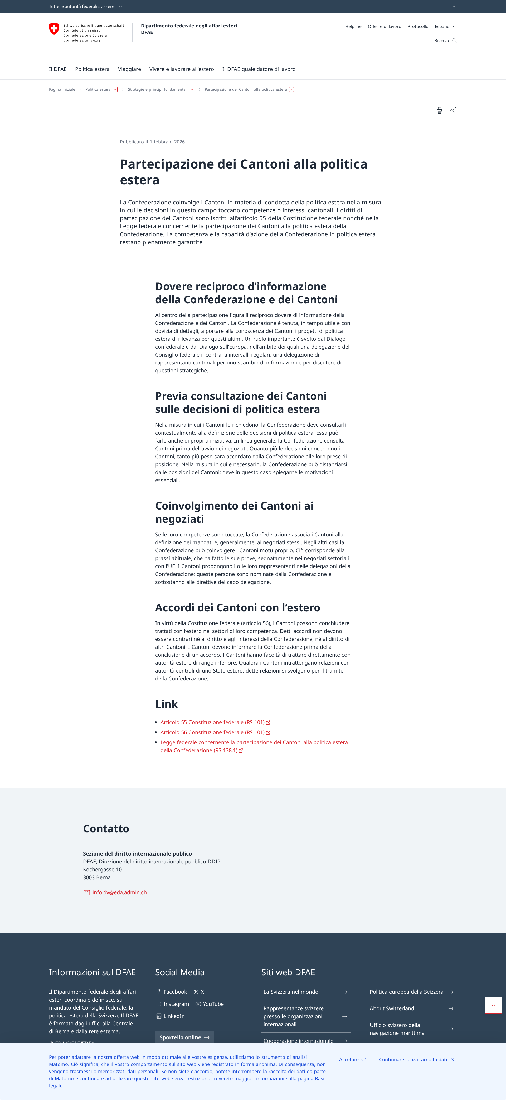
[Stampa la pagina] (439, 110)
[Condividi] (453, 110)
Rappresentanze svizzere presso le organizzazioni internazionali (294, 1016)
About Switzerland (392, 1008)
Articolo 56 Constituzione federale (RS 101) (212, 732)
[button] (446, 26)
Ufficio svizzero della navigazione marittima (397, 1028)
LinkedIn (174, 1016)
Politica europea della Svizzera (407, 991)
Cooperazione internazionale (298, 1040)
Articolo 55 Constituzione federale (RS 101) (212, 722)
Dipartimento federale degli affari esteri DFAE (190, 28)
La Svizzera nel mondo (291, 991)
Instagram (176, 1003)
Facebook (175, 991)
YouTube (213, 1003)
